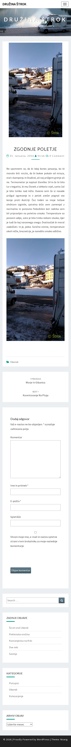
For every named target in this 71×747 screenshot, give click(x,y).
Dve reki (13, 647)
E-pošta (15, 501)
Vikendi (14, 362)
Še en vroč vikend (18, 627)
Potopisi (14, 683)
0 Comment (57, 155)
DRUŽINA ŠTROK (14, 4)
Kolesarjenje (16, 696)
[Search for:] (35, 600)
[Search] (62, 600)
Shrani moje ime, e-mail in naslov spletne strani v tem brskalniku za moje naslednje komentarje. (33, 541)
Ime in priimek (19, 485)
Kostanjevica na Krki (20, 640)
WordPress (43, 739)
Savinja (13, 653)
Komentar (16, 437)
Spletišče (15, 516)
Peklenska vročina (19, 634)
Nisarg (64, 739)
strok (41, 155)
